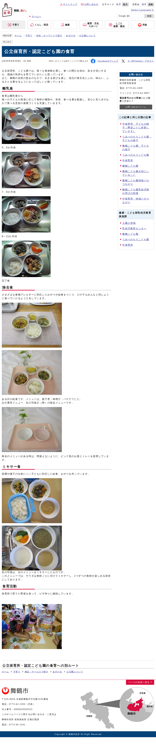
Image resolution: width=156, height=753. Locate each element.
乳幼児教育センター (134, 228)
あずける (70, 36)
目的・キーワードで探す (49, 36)
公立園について (87, 36)
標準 (118, 4)
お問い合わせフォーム (136, 107)
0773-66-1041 (17, 724)
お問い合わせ (91, 4)
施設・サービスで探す (36, 672)
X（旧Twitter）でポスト (141, 61)
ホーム (18, 36)
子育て (29, 36)
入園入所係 (129, 223)
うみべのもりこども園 (135, 155)
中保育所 (127, 160)
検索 (149, 16)
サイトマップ (70, 4)
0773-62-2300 (17, 704)
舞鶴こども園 (130, 166)
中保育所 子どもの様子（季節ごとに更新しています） (135, 128)
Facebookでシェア (108, 61)
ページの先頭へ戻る (139, 682)
